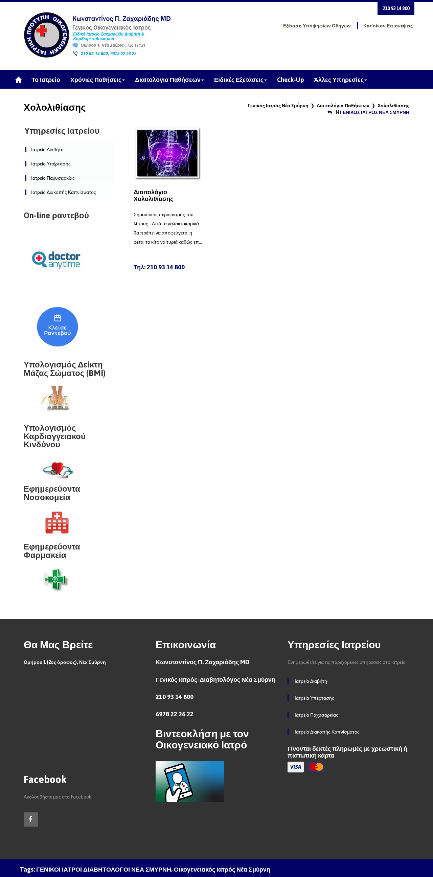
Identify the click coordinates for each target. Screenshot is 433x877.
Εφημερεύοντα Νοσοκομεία (52, 493)
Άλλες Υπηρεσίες (339, 79)
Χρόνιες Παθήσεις (95, 79)
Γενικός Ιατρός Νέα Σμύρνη (278, 105)
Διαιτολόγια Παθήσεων (168, 79)
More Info (167, 153)
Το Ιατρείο (45, 79)
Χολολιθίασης (393, 105)
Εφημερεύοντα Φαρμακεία (52, 551)
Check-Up (290, 79)
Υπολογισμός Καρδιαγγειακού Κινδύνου (55, 436)
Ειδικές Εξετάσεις (239, 79)
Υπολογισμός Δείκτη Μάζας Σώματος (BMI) (65, 369)
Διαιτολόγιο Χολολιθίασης (153, 195)
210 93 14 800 (396, 8)
